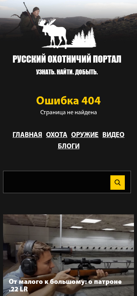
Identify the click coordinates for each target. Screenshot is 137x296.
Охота (56, 135)
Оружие (85, 135)
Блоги (69, 146)
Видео (113, 135)
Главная (27, 135)
